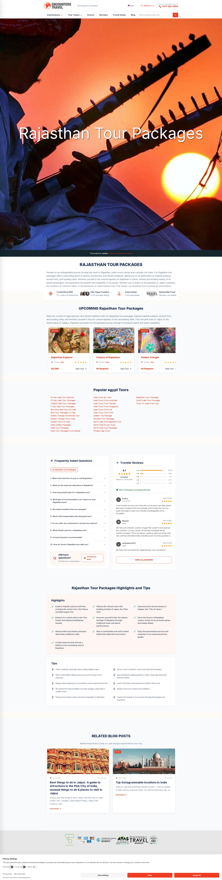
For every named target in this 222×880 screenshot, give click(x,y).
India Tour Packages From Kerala (65, 431)
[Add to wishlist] (86, 331)
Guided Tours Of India (60, 422)
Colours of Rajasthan (108, 357)
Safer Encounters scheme (120, 253)
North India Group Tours (104, 425)
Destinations (53, 15)
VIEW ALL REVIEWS (144, 560)
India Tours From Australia (105, 400)
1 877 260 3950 (170, 6)
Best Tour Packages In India (63, 412)
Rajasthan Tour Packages (147, 397)
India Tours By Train (102, 397)
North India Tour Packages (105, 428)
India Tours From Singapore (105, 406)
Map (62, 362)
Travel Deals (119, 15)
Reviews (103, 15)
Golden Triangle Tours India (63, 419)
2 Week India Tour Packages (63, 403)
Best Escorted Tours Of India (63, 409)
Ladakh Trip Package (102, 415)
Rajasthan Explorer (62, 357)
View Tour (80, 369)
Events (90, 15)
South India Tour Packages (148, 400)
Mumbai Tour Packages (103, 419)
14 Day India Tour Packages (63, 400)
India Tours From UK (102, 409)
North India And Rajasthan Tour (107, 422)
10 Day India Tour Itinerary (62, 397)
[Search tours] (175, 15)
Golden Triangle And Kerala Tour (65, 415)
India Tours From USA (103, 412)
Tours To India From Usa (147, 403)
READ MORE (54, 809)
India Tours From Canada (104, 403)
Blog (133, 15)
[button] (56, 345)
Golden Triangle (150, 357)
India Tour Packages (60, 428)
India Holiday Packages (61, 425)
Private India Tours (101, 431)
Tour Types (74, 15)
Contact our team (91, 558)
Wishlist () (148, 6)
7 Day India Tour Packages (62, 406)
